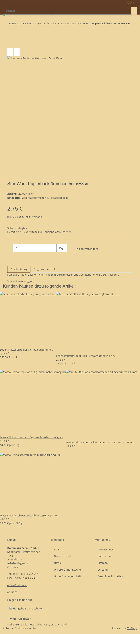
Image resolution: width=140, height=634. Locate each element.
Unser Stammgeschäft (67, 576)
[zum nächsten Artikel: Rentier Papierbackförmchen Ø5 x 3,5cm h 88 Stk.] (10, 31)
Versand (37, 217)
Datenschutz (105, 549)
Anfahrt (12, 592)
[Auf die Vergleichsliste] (10, 52)
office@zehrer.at (17, 585)
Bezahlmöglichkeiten (110, 576)
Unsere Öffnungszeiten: (68, 569)
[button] (115, 3)
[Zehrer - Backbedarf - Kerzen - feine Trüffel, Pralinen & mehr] (44, 15)
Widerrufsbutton (20, 618)
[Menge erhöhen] (59, 256)
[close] (10, 44)
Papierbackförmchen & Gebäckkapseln (44, 197)
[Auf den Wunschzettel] (17, 52)
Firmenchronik (63, 556)
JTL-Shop (132, 628)
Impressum (105, 556)
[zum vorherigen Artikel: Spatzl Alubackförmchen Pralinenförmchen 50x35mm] (17, 31)
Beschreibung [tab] (18, 269)
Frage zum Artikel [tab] (44, 269)
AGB (56, 549)
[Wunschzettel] (120, 3)
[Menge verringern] (10, 248)
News (57, 563)
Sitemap (103, 563)
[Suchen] (134, 11)
